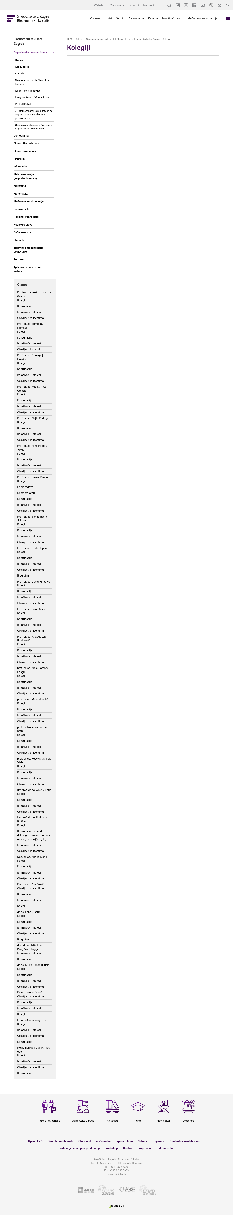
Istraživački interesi (29, 312)
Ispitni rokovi (124, 1141)
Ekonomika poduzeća (26, 143)
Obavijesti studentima (30, 318)
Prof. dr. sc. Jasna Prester (33, 477)
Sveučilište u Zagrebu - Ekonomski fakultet (28, 18)
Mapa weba (166, 1148)
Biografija (23, 575)
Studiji (120, 18)
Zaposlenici (117, 5)
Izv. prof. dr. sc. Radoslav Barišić (143, 39)
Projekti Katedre (24, 104)
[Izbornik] (228, 18)
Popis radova (25, 487)
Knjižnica (159, 1141)
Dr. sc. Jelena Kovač (29, 992)
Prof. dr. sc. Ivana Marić (31, 609)
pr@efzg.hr (120, 1174)
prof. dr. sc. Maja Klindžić (32, 699)
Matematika (21, 193)
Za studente (136, 18)
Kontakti (148, 5)
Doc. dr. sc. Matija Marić (32, 857)
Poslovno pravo (23, 224)
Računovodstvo (23, 232)
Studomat (84, 1141)
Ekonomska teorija (25, 151)
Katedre (153, 18)
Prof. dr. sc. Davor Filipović (33, 581)
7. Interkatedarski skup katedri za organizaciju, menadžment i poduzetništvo (34, 114)
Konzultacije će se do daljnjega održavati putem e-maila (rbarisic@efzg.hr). (34, 835)
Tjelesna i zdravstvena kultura (27, 269)
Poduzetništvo (22, 209)
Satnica (143, 1141)
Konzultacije (22, 66)
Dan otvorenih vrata (60, 1141)
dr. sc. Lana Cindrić (28, 912)
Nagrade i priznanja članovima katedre (32, 82)
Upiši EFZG (35, 1141)
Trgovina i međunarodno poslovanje (28, 249)
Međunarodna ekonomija (29, 201)
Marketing (20, 186)
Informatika (20, 166)
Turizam (19, 259)
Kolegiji (21, 300)
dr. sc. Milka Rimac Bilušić (33, 965)
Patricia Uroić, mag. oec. (32, 1020)
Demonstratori (26, 493)
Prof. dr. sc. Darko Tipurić (32, 548)
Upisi (109, 18)
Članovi (19, 60)
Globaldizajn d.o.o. (116, 1206)
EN (227, 5)
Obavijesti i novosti (29, 349)
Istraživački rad (171, 18)
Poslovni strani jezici (26, 216)
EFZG (70, 39)
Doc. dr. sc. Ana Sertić (30, 884)
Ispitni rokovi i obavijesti (28, 90)
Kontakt (19, 73)
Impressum (145, 1148)
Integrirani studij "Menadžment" (32, 97)
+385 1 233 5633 (119, 1170)
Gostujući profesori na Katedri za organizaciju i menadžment (33, 126)
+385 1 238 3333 (118, 1166)
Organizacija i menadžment (30, 52)
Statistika (19, 240)
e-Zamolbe (103, 1141)
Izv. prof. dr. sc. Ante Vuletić (34, 790)
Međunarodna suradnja (202, 18)
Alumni (134, 5)
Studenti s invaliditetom (185, 1141)
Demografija (21, 135)
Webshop (100, 5)
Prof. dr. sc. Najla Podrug (32, 418)
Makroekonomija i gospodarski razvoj (25, 176)
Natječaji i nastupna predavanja (80, 1148)
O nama (95, 18)
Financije (19, 158)
